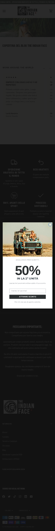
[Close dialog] (50, 224)
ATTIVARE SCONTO (27, 297)
